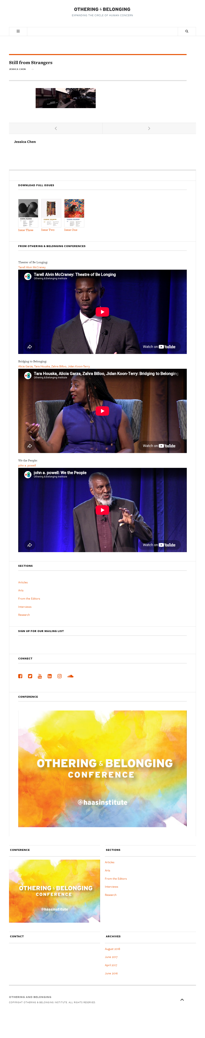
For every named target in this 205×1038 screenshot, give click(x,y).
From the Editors (29, 598)
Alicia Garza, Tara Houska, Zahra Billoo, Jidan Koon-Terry (54, 366)
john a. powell (27, 465)
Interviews (24, 606)
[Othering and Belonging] (102, 9)
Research (24, 614)
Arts (20, 590)
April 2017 (111, 965)
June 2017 (111, 957)
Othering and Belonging (30, 997)
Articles (23, 582)
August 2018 (112, 949)
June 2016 (111, 973)
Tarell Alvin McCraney (32, 267)
